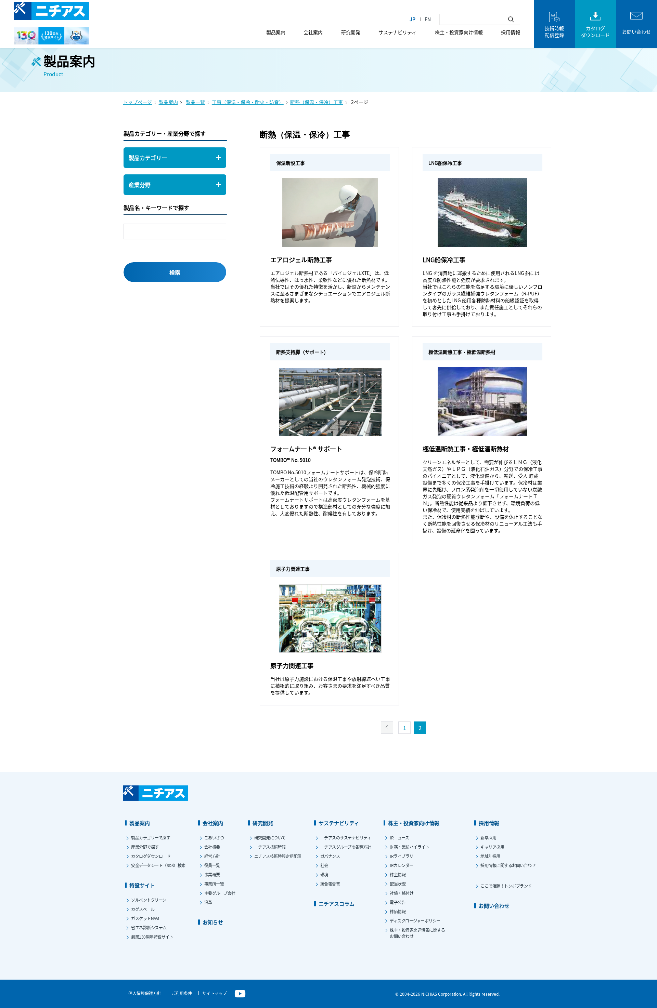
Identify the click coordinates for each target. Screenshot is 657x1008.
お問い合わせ (494, 905)
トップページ (137, 101)
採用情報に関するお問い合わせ (508, 865)
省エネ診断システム (149, 927)
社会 (324, 865)
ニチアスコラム (337, 903)
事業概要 (212, 874)
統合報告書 (330, 884)
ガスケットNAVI (145, 918)
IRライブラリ (401, 856)
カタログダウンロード (150, 856)
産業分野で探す (145, 847)
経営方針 (212, 856)
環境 (324, 874)
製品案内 (275, 32)
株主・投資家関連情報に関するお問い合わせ (417, 933)
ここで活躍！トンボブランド (506, 886)
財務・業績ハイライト (409, 847)
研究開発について (270, 837)
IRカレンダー (401, 865)
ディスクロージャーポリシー (415, 921)
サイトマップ (214, 993)
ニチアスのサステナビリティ (345, 837)
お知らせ (213, 922)
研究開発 (350, 32)
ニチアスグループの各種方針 (345, 847)
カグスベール (142, 909)
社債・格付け (401, 893)
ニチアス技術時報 (270, 847)
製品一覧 (195, 101)
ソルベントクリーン (148, 900)
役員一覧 (212, 865)
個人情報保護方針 (144, 993)
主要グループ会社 (219, 893)
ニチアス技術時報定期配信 (277, 856)
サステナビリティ (397, 32)
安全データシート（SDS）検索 (158, 865)
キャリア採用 (492, 847)
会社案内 (313, 32)
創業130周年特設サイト (152, 937)
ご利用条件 (181, 993)
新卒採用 (488, 837)
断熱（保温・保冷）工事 (316, 101)
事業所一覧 (214, 884)
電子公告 (397, 902)
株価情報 (397, 911)
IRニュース (399, 837)
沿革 (208, 902)
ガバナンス (330, 856)
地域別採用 (490, 856)
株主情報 (397, 874)
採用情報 (510, 32)
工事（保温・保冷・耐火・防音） (248, 101)
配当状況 (397, 884)
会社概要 (212, 847)
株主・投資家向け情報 (459, 32)
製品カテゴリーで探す (150, 837)
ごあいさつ (214, 837)
